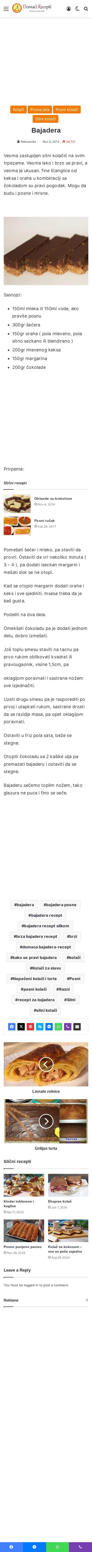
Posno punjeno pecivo (23, 1247)
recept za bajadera (36, 999)
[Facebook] (11, 1026)
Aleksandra (28, 141)
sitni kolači (46, 1010)
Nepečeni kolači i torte (35, 978)
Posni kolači (67, 109)
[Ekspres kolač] (68, 1185)
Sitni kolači (45, 118)
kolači (74, 957)
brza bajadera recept (36, 936)
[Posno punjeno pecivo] (24, 1230)
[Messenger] (49, 1026)
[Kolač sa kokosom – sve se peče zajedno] (68, 1230)
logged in (31, 1285)
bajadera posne (61, 904)
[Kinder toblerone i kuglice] (24, 1185)
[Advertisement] (46, 59)
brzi (73, 936)
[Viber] (67, 1026)
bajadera (25, 904)
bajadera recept (46, 915)
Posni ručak (44, 521)
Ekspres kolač (60, 1201)
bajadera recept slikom (46, 925)
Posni (74, 978)
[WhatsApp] (58, 1026)
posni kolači (35, 989)
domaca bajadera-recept (46, 946)
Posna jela (39, 109)
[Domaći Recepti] (32, 8)
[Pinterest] (30, 1026)
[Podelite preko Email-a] (77, 1026)
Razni (64, 989)
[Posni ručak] (17, 526)
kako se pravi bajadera (35, 957)
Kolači (18, 109)
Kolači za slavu (46, 968)
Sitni (71, 999)
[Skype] (39, 1026)
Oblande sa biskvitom (53, 498)
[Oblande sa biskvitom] (17, 504)
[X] (21, 1026)
